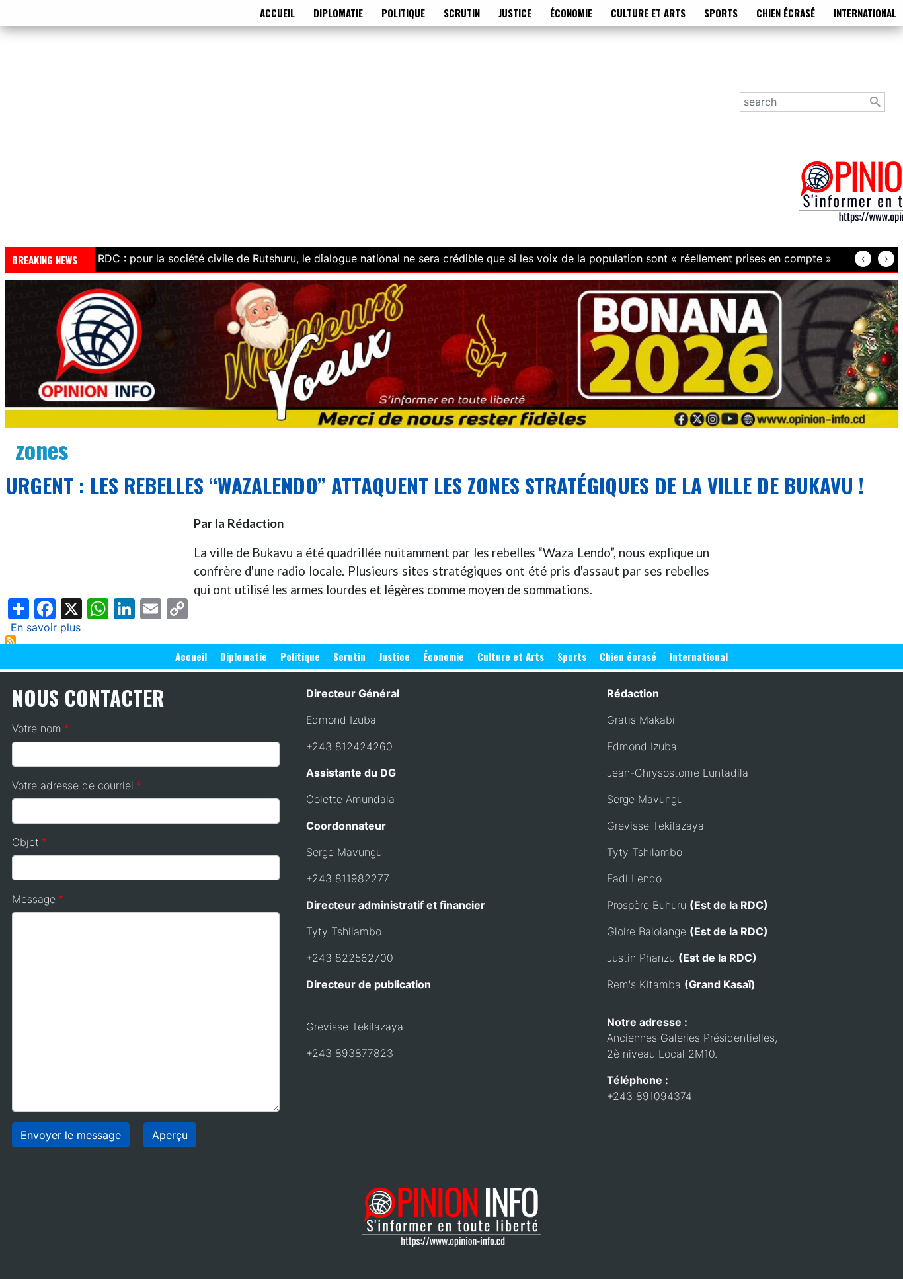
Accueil (277, 12)
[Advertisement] (402, 144)
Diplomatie (338, 12)
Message (34, 899)
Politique (403, 12)
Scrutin (462, 12)
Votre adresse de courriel (73, 785)
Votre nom (36, 728)
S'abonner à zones (10, 640)
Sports (721, 12)
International (865, 12)
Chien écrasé (785, 12)
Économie (571, 12)
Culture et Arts (648, 12)
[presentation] (863, 259)
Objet (25, 842)
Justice (514, 12)
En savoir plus (46, 627)
